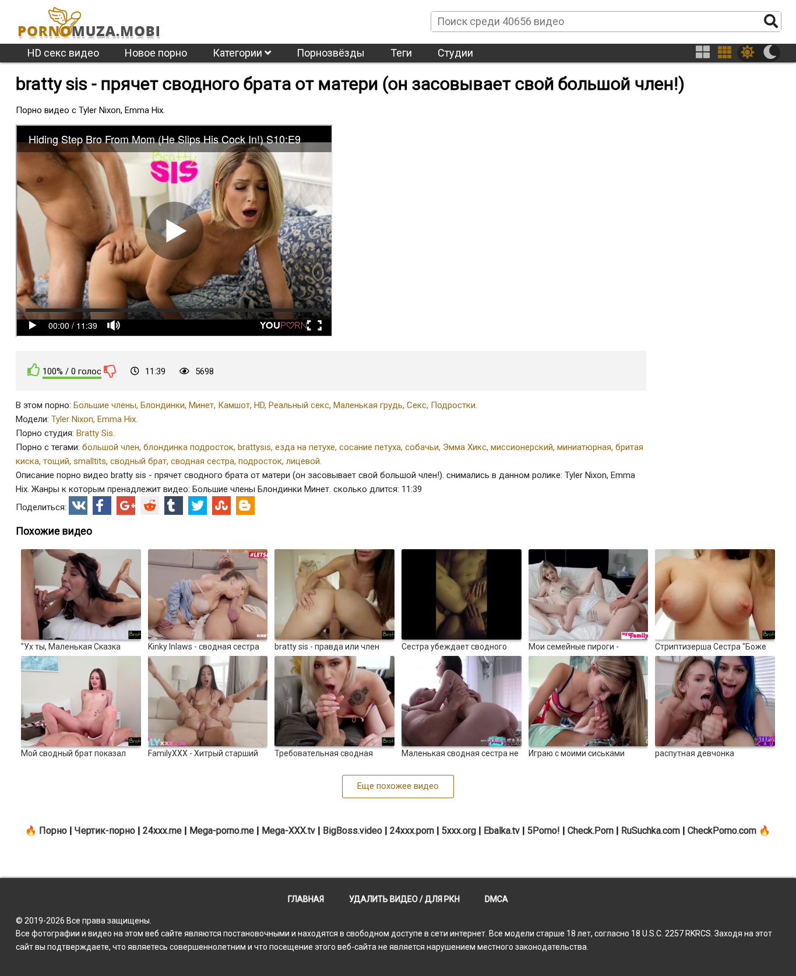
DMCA (496, 899)
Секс (417, 405)
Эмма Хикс (465, 447)
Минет (201, 405)
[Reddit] (149, 505)
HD (259, 405)
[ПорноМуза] (88, 21)
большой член (110, 447)
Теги (401, 53)
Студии (455, 53)
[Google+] (126, 505)
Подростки (453, 405)
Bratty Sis (94, 433)
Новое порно (156, 53)
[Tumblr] (173, 505)
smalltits (89, 461)
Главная (306, 899)
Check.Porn (591, 830)
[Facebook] (102, 505)
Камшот (234, 405)
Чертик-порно (105, 830)
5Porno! (543, 830)
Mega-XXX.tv (288, 830)
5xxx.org (459, 830)
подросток (260, 461)
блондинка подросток (188, 447)
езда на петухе (305, 447)
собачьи (422, 447)
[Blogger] (245, 505)
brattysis (254, 447)
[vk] (78, 505)
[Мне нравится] (33, 370)
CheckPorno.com (722, 830)
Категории (239, 53)
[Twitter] (197, 505)
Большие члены (104, 405)
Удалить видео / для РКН (404, 899)
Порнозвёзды (331, 53)
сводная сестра (202, 461)
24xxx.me (162, 830)
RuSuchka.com (650, 830)
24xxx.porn (412, 830)
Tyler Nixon (72, 419)
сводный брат (138, 461)
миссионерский (522, 447)
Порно (53, 830)
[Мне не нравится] (110, 371)
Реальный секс (299, 405)
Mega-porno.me (221, 830)
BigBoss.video (352, 830)
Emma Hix (116, 419)
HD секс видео (63, 53)
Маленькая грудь (368, 405)
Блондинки (162, 405)
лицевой (303, 461)
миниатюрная (584, 447)
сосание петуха (370, 447)
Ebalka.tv (502, 830)
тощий (56, 461)
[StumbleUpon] (221, 505)
